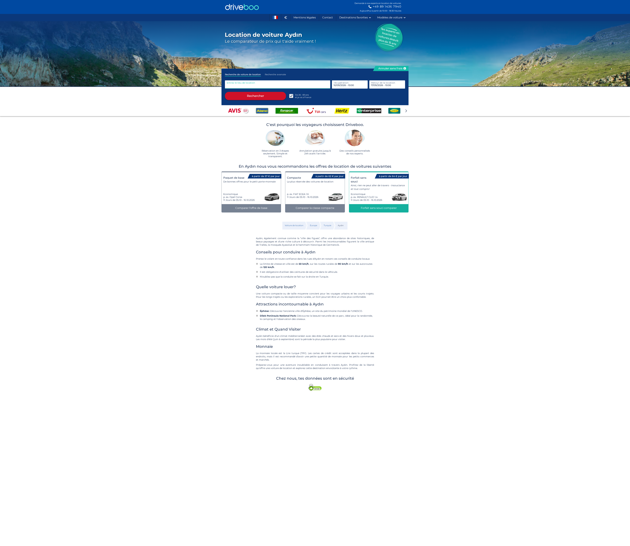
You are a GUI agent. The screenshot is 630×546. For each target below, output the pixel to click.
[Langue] (275, 17)
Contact (327, 17)
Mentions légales (305, 17)
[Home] (242, 7)
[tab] (242, 73)
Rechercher (255, 96)
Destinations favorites (353, 17)
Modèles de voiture (389, 17)
